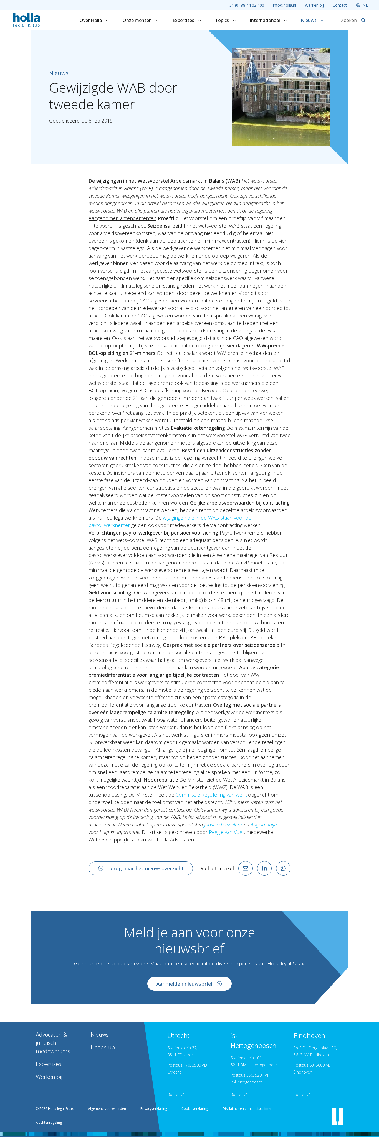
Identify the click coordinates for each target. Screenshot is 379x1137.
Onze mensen (138, 20)
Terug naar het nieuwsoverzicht (145, 868)
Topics (222, 20)
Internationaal (265, 20)
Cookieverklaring (194, 1108)
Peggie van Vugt (226, 832)
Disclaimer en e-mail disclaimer (247, 1108)
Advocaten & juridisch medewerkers (53, 1043)
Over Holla (91, 20)
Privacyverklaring (153, 1108)
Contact (340, 5)
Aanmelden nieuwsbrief (184, 983)
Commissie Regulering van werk (211, 794)
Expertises (184, 20)
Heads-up (103, 1047)
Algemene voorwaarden (107, 1108)
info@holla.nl (284, 5)
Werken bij (314, 5)
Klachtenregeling (49, 1122)
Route (173, 1094)
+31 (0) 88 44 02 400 (245, 5)
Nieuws (309, 20)
